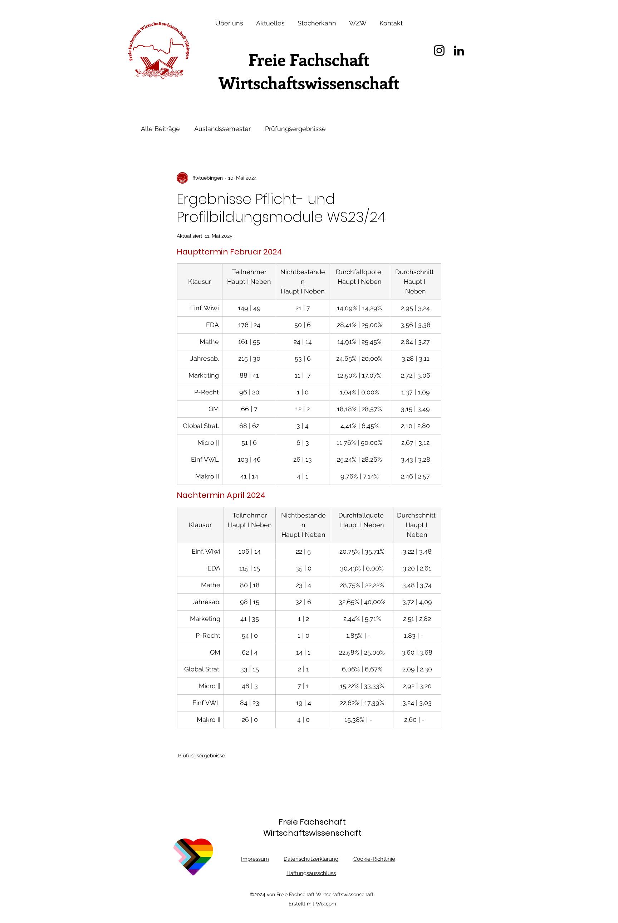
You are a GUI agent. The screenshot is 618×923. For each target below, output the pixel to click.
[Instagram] (439, 50)
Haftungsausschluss (311, 873)
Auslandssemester (222, 128)
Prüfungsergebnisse (295, 128)
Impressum (255, 859)
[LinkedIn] (459, 50)
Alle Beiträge (160, 128)
